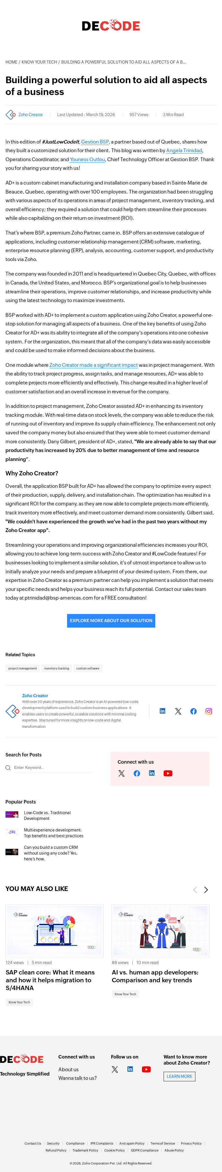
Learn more (179, 1076)
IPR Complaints (101, 1143)
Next (205, 890)
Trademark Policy (85, 1150)
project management (22, 668)
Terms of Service (163, 1143)
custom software (87, 668)
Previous (195, 890)
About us (68, 1069)
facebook (137, 773)
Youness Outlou (87, 159)
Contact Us (33, 1143)
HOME (11, 62)
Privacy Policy (191, 1143)
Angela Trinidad (184, 150)
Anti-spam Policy (132, 1143)
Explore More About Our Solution (111, 620)
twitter (121, 773)
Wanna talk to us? (77, 1078)
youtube (168, 773)
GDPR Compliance (144, 1150)
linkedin (152, 773)
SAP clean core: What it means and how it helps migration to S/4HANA (50, 980)
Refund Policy (56, 1150)
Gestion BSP (95, 142)
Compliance (75, 1143)
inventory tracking (56, 668)
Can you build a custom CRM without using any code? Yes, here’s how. (51, 853)
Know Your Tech (39, 62)
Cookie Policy (114, 1150)
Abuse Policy (174, 1150)
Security (53, 1143)
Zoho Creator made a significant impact (93, 365)
